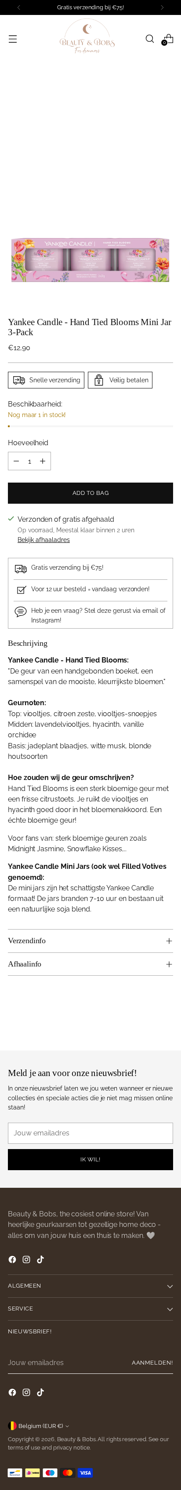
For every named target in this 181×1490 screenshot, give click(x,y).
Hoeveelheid (28, 443)
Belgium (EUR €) (40, 1426)
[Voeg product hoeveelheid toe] (43, 461)
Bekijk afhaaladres (44, 539)
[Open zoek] (150, 38)
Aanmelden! (152, 1362)
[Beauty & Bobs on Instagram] (27, 1261)
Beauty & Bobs (76, 1439)
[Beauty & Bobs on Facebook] (13, 1261)
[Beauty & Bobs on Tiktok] (41, 1261)
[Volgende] (162, 7)
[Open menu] (13, 38)
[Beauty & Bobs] (90, 38)
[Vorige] (19, 7)
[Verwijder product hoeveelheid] (16, 461)
